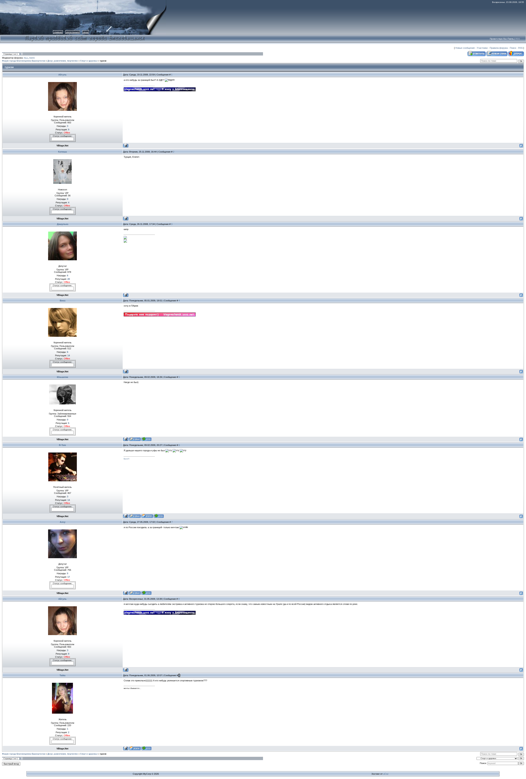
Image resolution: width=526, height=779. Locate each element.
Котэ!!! (126, 459)
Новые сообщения (465, 48)
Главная (58, 32)
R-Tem (62, 445)
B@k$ (32, 58)
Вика (62, 300)
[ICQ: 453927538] (146, 593)
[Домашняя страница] (147, 516)
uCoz (386, 774)
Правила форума (499, 48)
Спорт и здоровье (89, 61)
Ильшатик (62, 377)
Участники (482, 48)
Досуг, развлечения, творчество (62, 61)
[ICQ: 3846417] (146, 748)
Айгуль (62, 74)
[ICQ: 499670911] (159, 516)
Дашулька (62, 224)
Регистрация (72, 32)
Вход (85, 32)
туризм (103, 61)
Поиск (513, 48)
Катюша (62, 151)
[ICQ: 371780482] (146, 439)
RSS (518, 39)
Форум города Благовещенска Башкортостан (23, 61)
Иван (26, 58)
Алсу (62, 522)
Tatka (62, 675)
